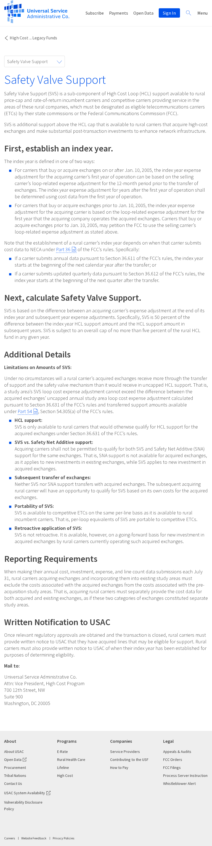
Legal (168, 741)
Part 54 (25, 411)
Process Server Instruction (185, 775)
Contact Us (13, 783)
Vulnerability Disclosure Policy (23, 805)
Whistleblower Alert (179, 783)
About (10, 741)
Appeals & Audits (177, 751)
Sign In (169, 13)
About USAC (14, 751)
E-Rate (62, 751)
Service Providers (125, 751)
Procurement (15, 767)
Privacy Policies (63, 838)
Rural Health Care (71, 759)
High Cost (19, 37)
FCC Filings (172, 767)
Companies (121, 741)
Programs (66, 741)
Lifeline (63, 767)
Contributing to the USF (129, 759)
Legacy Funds (44, 37)
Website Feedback (33, 838)
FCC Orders (172, 759)
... (30, 37)
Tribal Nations (15, 775)
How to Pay (119, 767)
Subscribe (95, 13)
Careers (9, 838)
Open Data (143, 13)
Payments (118, 13)
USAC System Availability (24, 792)
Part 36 (63, 249)
